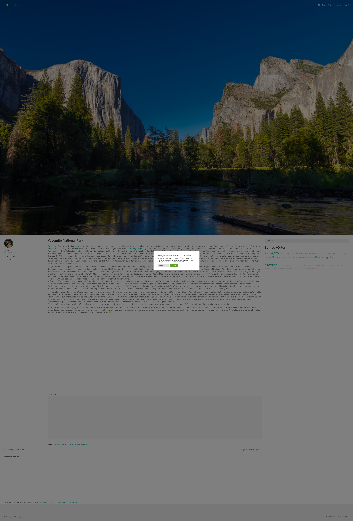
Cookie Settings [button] (163, 265)
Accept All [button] (174, 265)
